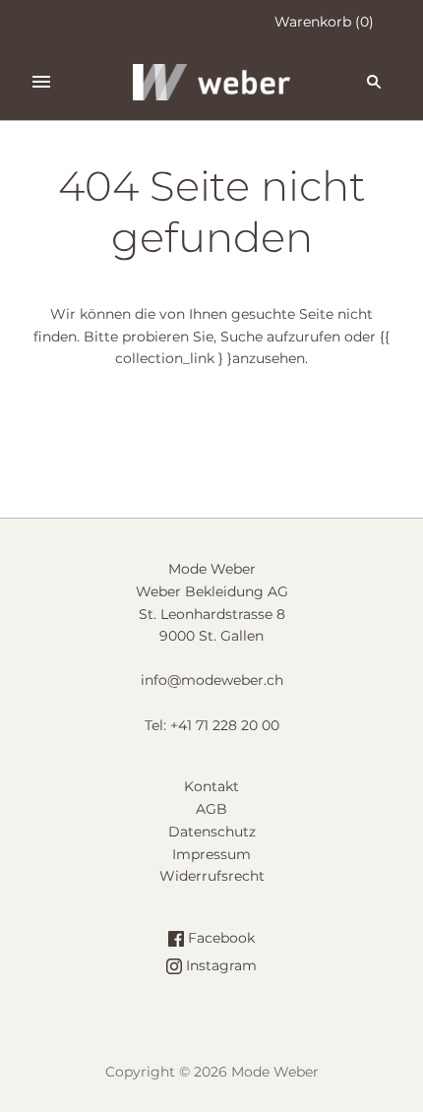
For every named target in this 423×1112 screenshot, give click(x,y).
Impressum (211, 854)
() (324, 22)
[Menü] (41, 82)
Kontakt (211, 786)
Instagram (219, 965)
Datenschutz (212, 831)
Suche (241, 336)
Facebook (219, 938)
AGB (211, 809)
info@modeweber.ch (212, 680)
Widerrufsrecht (212, 876)
